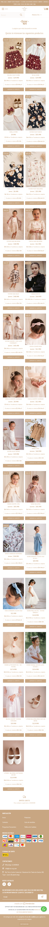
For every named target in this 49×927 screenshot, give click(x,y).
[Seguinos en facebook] (9, 884)
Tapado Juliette (35, 294)
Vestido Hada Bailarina (13, 241)
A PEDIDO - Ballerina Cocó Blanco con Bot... (13, 774)
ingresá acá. (37, 909)
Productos (27, 817)
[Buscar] (21, 15)
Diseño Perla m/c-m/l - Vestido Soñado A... (35, 611)
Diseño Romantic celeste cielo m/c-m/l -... (35, 557)
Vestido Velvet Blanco (13, 451)
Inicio (4, 817)
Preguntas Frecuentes (9, 827)
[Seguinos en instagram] (4, 884)
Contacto (5, 822)
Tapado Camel (35, 448)
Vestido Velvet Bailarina (35, 189)
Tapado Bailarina (35, 504)
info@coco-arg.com (11, 868)
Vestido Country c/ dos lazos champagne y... (13, 342)
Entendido (24, 924)
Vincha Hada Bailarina (35, 241)
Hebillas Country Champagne (13, 399)
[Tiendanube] (24, 904)
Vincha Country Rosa (35, 346)
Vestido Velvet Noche (35, 132)
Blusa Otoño (35, 75)
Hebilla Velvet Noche (13, 189)
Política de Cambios (30, 827)
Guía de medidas (29, 822)
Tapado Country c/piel (13, 504)
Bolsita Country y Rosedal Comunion (13, 720)
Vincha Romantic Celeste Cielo (13, 611)
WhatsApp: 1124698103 (12, 865)
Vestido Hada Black (13, 294)
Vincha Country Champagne (36, 399)
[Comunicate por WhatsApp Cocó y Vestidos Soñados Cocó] (44, 909)
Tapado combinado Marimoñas (13, 554)
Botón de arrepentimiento (24, 912)
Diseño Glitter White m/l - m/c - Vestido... (13, 666)
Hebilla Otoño (13, 132)
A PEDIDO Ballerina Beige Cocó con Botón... (35, 720)
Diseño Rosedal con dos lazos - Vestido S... (36, 666)
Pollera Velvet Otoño (13, 75)
